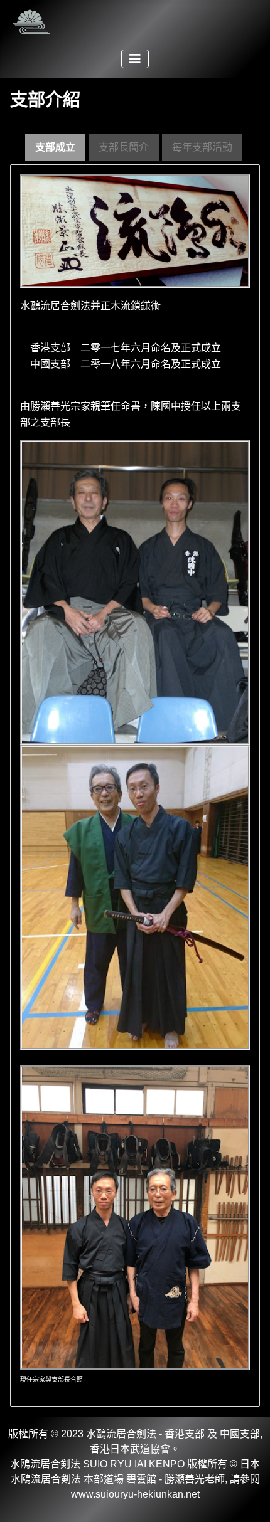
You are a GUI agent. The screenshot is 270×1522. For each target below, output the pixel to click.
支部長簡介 (124, 147)
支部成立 (55, 147)
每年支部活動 (202, 147)
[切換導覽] (135, 59)
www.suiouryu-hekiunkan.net (135, 1494)
